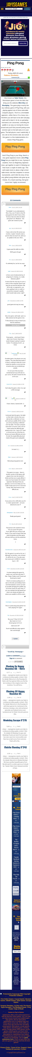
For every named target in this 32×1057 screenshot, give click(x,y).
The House (27, 1005)
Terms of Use (15, 1047)
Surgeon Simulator (7, 1005)
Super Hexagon (6, 1007)
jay (10, 228)
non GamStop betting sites (22, 17)
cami (9, 271)
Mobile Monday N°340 (15, 747)
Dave (10, 207)
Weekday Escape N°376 (15, 720)
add (16, 927)
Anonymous (10, 512)
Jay (3, 67)
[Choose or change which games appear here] (18, 922)
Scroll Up (11, 651)
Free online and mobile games (17, 5)
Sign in (12, 658)
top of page (22, 655)
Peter (9, 457)
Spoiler (17, 325)
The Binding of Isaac (19, 1007)
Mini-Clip (21, 103)
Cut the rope (18, 1005)
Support (24, 1047)
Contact (23, 1049)
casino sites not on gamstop (9, 17)
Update (16, 638)
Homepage (19, 651)
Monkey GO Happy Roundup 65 (15, 692)
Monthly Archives (17, 947)
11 (14, 726)
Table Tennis (18, 98)
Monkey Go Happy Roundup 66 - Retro (15, 667)
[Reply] (24, 223)
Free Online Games (7, 999)
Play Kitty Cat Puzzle (16, 876)
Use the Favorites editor (16, 938)
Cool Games (9, 602)
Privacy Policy (5, 1047)
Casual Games (19, 999)
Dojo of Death (19, 1009)
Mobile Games (11, 1000)
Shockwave (14, 75)
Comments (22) (15, 77)
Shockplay (5, 105)
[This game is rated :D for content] (29, 78)
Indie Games (21, 1000)
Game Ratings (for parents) (19, 1048)
